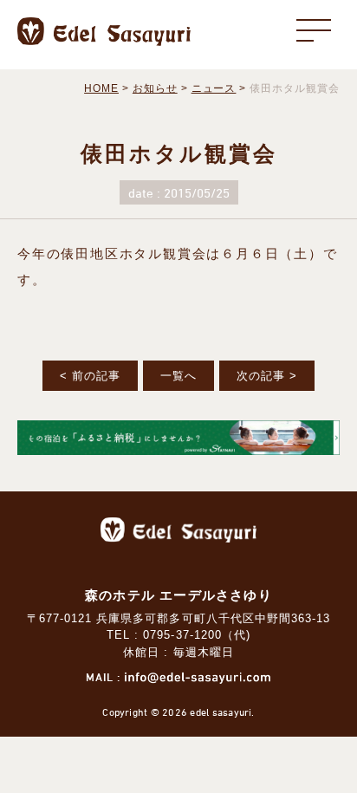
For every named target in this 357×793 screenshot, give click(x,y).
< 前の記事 (90, 375)
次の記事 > (267, 375)
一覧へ (178, 375)
